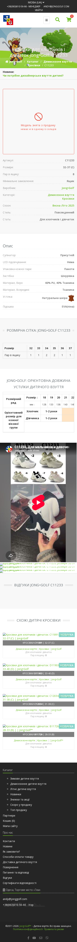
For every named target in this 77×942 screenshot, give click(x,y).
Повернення (10, 867)
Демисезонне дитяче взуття (28, 784)
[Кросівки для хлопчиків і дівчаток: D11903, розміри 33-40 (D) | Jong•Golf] (38, 667)
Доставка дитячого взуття (20, 862)
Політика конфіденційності (28, 929)
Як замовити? (11, 851)
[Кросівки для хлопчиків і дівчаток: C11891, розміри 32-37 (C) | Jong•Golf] (38, 636)
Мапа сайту (10, 826)
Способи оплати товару (18, 857)
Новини (7, 846)
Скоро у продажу (21, 804)
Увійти (39, 10)
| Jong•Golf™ (56, 740)
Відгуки (7, 877)
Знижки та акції (20, 799)
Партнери (9, 815)
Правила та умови (54, 929)
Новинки (15, 794)
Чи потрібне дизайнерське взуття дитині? (33, 75)
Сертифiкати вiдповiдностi (19, 883)
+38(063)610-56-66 (17, 6)
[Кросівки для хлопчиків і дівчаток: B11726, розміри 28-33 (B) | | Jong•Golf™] (38, 728)
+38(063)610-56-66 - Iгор (18, 905)
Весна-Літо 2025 (63, 205)
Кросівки (68, 198)
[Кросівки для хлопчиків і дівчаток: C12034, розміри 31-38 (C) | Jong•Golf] (38, 698)
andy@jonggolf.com (56, 6)
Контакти (9, 841)
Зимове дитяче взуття (24, 778)
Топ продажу (18, 810)
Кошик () (9, 820)
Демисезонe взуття (61, 195)
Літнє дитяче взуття (23, 789)
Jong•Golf (68, 188)
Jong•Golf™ (25, 926)
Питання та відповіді (16, 872)
